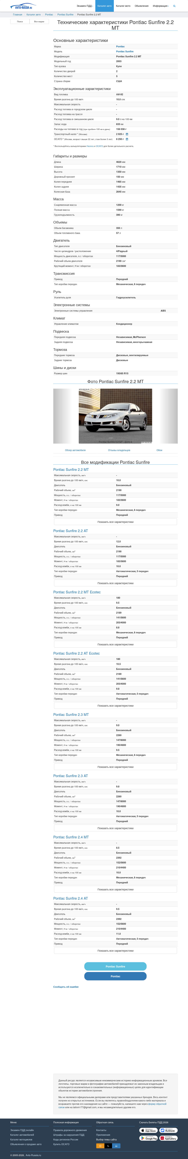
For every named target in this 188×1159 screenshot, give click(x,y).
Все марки (39, 21)
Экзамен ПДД (84, 5)
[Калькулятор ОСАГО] (126, 139)
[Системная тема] (116, 1145)
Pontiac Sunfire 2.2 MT (71, 469)
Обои (159, 450)
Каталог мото (123, 5)
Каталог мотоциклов (21, 1139)
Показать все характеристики (116, 522)
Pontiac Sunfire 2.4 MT (71, 836)
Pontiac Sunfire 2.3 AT (70, 775)
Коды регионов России (65, 1139)
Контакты (101, 1130)
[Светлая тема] (100, 1145)
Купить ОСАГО (61, 1144)
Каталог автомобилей (22, 1134)
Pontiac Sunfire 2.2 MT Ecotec (77, 591)
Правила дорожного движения (70, 1130)
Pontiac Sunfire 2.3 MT (71, 714)
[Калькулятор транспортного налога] (126, 134)
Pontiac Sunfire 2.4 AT (70, 898)
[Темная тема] (108, 1145)
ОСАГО (99, 145)
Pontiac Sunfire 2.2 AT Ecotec (76, 653)
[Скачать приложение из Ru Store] (168, 1130)
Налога (90, 145)
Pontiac (49, 14)
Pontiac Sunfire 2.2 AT (70, 530)
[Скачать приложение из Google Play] (148, 1138)
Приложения (103, 1134)
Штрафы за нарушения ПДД (68, 1134)
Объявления (141, 5)
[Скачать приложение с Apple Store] (148, 1130)
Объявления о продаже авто (26, 1144)
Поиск (20, 21)
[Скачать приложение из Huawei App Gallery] (168, 1138)
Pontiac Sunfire (65, 14)
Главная (17, 14)
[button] (62, 416)
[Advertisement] (29, 71)
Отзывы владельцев (119, 450)
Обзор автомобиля (75, 450)
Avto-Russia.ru (33, 1155)
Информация (160, 5)
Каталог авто (105, 5)
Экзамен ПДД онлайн (22, 1130)
